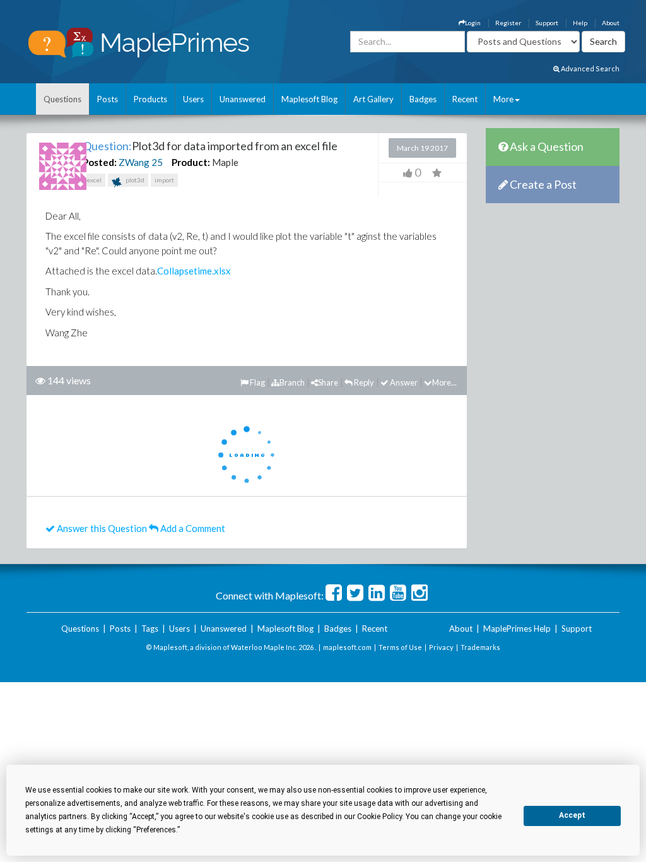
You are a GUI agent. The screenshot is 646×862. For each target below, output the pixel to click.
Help (580, 23)
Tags (149, 628)
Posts (107, 99)
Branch (292, 382)
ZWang (134, 162)
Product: (191, 162)
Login (473, 23)
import (164, 180)
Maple (225, 162)
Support (547, 23)
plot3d (134, 180)
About (611, 23)
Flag (257, 382)
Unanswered (243, 99)
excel (94, 180)
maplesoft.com (347, 647)
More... (444, 382)
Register (508, 23)
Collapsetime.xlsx (194, 270)
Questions (62, 99)
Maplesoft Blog (309, 99)
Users (193, 99)
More (503, 99)
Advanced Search (590, 68)
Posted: (100, 162)
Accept (572, 815)
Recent (465, 99)
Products (150, 99)
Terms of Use (400, 647)
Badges (423, 99)
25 (157, 162)
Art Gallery (373, 99)
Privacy (441, 647)
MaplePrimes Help (517, 628)
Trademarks (480, 647)
